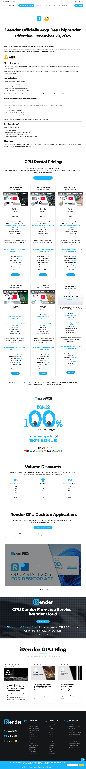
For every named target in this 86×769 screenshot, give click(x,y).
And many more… (53, 753)
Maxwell (51, 734)
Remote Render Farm (34, 728)
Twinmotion (51, 745)
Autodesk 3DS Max (53, 724)
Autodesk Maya (52, 723)
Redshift (51, 747)
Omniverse (51, 736)
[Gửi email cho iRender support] (83, 760)
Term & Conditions (33, 745)
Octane (51, 749)
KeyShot (51, 741)
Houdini (50, 730)
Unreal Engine (52, 743)
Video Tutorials (32, 741)
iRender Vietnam (33, 753)
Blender (50, 726)
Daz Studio (51, 732)
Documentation (32, 743)
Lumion (50, 740)
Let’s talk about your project (9, 1)
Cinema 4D (51, 728)
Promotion (31, 734)
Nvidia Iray (51, 738)
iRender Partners (32, 751)
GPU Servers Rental (33, 726)
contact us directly (45, 474)
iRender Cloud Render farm (20, 664)
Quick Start (31, 740)
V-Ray (50, 751)
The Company (32, 749)
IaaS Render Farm (11, 664)
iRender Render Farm (9, 666)
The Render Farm (33, 747)
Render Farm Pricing (33, 736)
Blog (30, 738)
